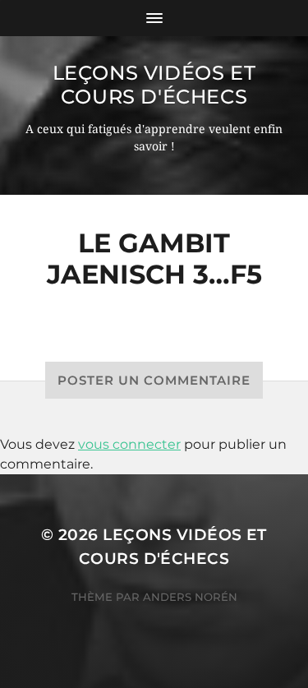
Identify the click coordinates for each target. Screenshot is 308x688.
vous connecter (129, 444)
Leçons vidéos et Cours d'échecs (154, 85)
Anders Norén (190, 596)
